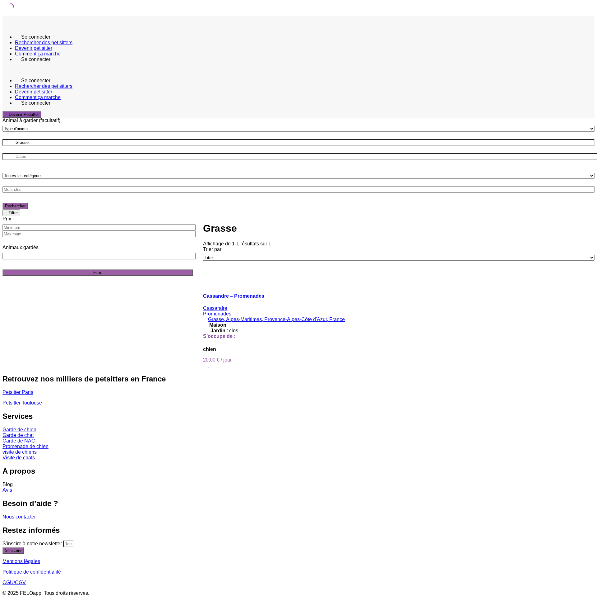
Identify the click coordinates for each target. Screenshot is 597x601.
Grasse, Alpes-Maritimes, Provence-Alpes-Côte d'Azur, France (276, 319)
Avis (7, 490)
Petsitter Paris (17, 392)
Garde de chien (19, 429)
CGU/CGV (14, 582)
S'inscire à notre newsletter (32, 543)
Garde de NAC (18, 440)
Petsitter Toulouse (22, 402)
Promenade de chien (25, 446)
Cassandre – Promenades (233, 296)
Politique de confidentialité (31, 572)
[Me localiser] (587, 142)
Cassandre (215, 308)
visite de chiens (19, 452)
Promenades (217, 313)
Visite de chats (18, 457)
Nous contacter (19, 516)
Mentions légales (21, 561)
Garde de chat (18, 435)
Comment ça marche (38, 53)
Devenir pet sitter (33, 48)
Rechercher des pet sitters (43, 42)
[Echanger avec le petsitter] (205, 365)
